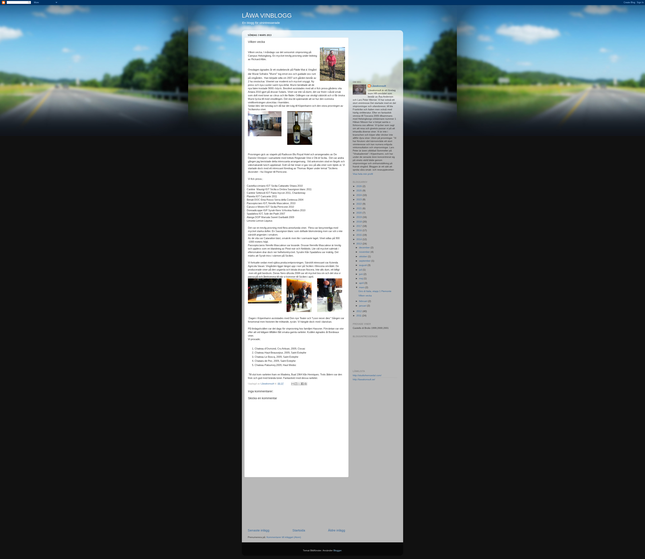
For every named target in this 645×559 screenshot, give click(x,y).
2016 (359, 230)
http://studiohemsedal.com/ (367, 375)
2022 (359, 204)
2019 (359, 217)
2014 (359, 239)
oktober (363, 256)
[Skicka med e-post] (292, 383)
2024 (359, 195)
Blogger (337, 550)
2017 (359, 226)
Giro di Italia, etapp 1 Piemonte (374, 291)
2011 (359, 315)
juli (361, 269)
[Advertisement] (296, 503)
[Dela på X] (299, 383)
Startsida (298, 530)
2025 (359, 190)
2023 (359, 199)
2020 (359, 213)
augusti (363, 265)
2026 (359, 186)
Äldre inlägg (336, 530)
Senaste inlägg (258, 530)
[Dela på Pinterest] (305, 383)
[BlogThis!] (296, 383)
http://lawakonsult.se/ (364, 379)
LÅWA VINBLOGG (267, 15)
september (365, 261)
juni (361, 274)
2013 (359, 243)
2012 (359, 311)
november (365, 252)
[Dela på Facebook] (302, 383)
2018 (359, 221)
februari (363, 301)
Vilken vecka (365, 295)
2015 (359, 235)
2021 (359, 208)
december (365, 247)
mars (362, 287)
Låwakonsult (378, 86)
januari (363, 305)
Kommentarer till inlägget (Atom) (284, 537)
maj (361, 278)
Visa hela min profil (363, 174)
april (361, 283)
